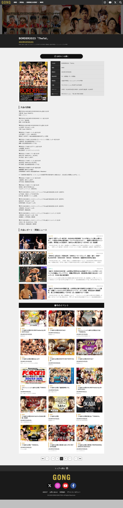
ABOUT (45, 492)
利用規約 (62, 492)
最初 (43, 458)
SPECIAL (22, 2)
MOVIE (41, 2)
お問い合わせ (54, 492)
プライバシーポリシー (73, 492)
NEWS (15, 2)
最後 (80, 458)
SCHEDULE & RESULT (32, 2)
